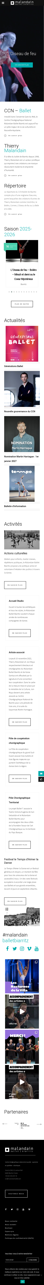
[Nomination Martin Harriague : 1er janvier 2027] (22, 434)
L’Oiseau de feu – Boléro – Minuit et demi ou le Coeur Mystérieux (24, 274)
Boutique (8, 1228)
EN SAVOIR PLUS (22, 65)
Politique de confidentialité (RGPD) (19, 1238)
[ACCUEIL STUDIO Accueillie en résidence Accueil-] (22, 1011)
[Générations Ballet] (22, 344)
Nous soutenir (10, 1225)
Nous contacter (11, 1221)
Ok (23, 1281)
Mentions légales (12, 1235)
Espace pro (9, 1231)
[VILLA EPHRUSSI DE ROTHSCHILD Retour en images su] (22, 976)
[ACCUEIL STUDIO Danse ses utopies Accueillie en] (22, 1082)
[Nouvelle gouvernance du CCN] (22, 389)
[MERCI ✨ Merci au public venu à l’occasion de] (22, 1047)
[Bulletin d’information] (22, 484)
